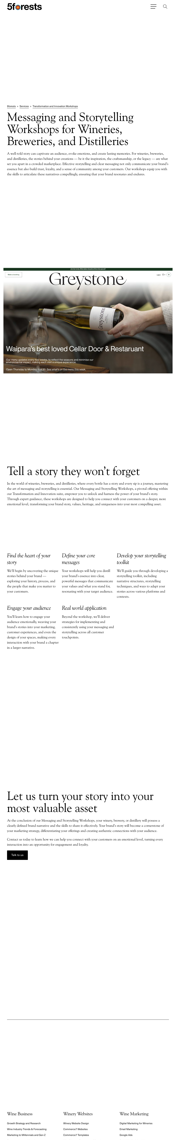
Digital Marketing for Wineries (136, 1123)
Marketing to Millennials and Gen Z (26, 1135)
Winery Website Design (76, 1123)
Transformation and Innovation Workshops (55, 106)
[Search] (165, 6)
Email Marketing (129, 1129)
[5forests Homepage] (24, 6)
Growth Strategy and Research (24, 1123)
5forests (11, 106)
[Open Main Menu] (153, 6)
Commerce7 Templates (76, 1135)
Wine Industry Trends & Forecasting (27, 1129)
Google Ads (126, 1135)
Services (24, 106)
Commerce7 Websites (75, 1129)
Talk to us (17, 855)
